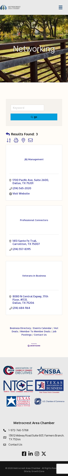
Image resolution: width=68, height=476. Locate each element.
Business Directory (20, 328)
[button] (8, 134)
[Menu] (60, 7)
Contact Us (40, 334)
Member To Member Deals (35, 331)
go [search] (35, 117)
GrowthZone (37, 471)
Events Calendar (42, 328)
